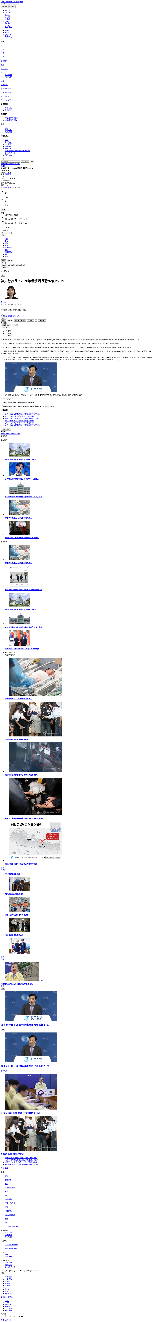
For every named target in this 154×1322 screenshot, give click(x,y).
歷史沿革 (8, 148)
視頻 (2, 81)
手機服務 (8, 130)
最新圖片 (8, 75)
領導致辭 (8, 146)
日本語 (7, 1285)
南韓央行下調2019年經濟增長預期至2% (19, 421)
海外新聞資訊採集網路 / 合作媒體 (17, 151)
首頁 (6, 140)
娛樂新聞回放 (6, 92)
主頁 (2, 1168)
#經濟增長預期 (6, 164)
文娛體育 (4, 61)
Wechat (7, 32)
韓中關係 (4, 69)
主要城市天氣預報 (11, 118)
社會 (2, 57)
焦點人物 (8, 108)
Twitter (7, 36)
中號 (9, 333)
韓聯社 (3, 166)
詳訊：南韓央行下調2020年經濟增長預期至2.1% (22, 414)
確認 (3, 275)
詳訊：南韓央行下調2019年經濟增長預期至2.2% (22, 425)
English (7, 1283)
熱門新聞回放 (6, 89)
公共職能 (8, 144)
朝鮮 (2, 65)
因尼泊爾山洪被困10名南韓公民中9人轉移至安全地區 (20, 1113)
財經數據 (8, 110)
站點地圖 (8, 132)
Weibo (7, 30)
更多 (2, 868)
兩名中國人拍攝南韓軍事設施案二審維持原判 (22, 1160)
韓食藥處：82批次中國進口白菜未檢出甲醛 (21, 1158)
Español (7, 1289)
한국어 (7, 1281)
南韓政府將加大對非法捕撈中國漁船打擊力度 (22, 1164)
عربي (7, 1288)
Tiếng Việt (8, 1293)
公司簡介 (8, 142)
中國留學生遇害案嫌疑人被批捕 (12, 1154)
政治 (2, 49)
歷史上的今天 (6, 100)
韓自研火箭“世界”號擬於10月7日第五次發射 (21, 1162)
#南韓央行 (16, 164)
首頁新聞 (4, 1071)
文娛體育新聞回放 (11, 1226)
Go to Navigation (17, 2)
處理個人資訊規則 (7, 1297)
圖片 (2, 72)
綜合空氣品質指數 (7, 187)
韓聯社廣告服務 (11, 120)
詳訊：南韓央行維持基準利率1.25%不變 (19, 416)
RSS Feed (8, 38)
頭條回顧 (4, 85)
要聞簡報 (8, 1237)
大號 (9, 336)
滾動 (2, 45)
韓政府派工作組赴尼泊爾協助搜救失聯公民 (17, 984)
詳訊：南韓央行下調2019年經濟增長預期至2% (22, 418)
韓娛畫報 (8, 77)
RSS (6, 128)
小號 (9, 331)
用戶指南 (8, 155)
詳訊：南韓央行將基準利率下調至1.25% (19, 423)
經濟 (2, 53)
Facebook (8, 34)
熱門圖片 (4, 870)
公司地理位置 (10, 153)
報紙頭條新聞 (6, 96)
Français (8, 1291)
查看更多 (8, 174)
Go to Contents (6, 2)
